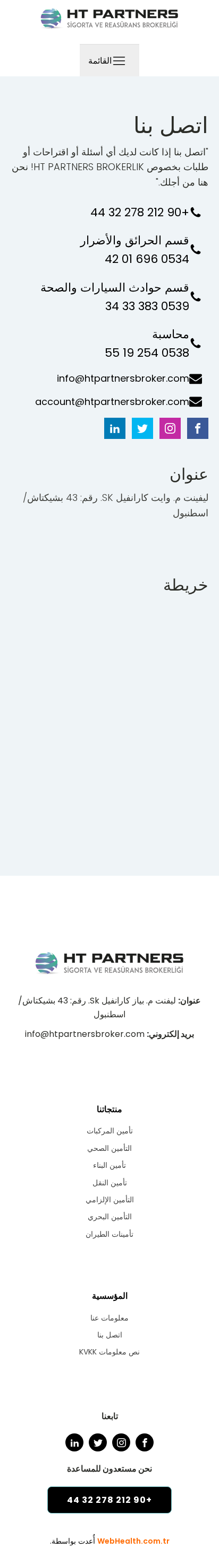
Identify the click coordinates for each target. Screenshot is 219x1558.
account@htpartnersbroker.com (112, 401)
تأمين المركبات (110, 1131)
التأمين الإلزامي (110, 1200)
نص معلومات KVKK (109, 1352)
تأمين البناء (109, 1165)
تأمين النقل (109, 1183)
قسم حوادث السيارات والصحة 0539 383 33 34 (113, 296)
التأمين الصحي (109, 1148)
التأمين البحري (110, 1216)
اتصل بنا (109, 1335)
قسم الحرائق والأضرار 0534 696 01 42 (133, 249)
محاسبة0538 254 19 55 (147, 343)
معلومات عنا (109, 1318)
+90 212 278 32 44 (139, 212)
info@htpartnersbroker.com (123, 378)
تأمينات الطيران (109, 1234)
